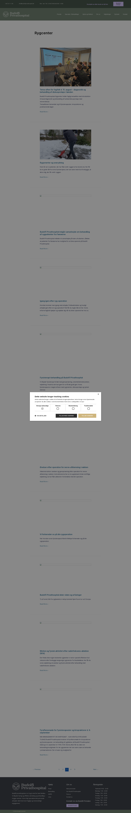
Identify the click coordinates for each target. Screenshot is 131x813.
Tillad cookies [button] (87, 415)
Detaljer (81, 401)
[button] (40, 416)
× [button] (98, 394)
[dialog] (65, 406)
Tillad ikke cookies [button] (66, 415)
